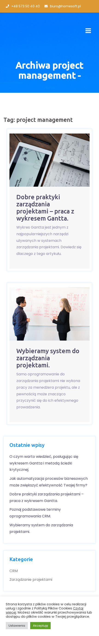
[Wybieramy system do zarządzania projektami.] (49, 314)
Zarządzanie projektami (30, 579)
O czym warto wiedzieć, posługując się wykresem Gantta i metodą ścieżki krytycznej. (43, 463)
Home (49, 87)
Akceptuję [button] (40, 625)
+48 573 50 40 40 (25, 6)
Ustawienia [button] (17, 625)
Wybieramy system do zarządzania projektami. (47, 357)
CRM (13, 570)
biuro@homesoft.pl (65, 6)
